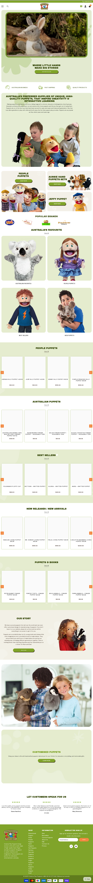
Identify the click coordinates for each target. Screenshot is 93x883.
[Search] (8, 6)
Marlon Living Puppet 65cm (12, 540)
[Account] (85, 6)
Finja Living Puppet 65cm (58, 540)
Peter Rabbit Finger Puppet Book (12, 594)
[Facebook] (71, 846)
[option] (10, 222)
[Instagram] (76, 846)
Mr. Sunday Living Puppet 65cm (35, 540)
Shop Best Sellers (46, 71)
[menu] (2, 6)
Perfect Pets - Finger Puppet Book (35, 594)
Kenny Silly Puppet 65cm (58, 379)
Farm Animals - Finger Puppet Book (81, 594)
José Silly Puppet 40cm (35, 379)
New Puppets (69, 335)
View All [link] (46, 233)
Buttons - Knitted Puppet (35, 486)
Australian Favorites (24, 283)
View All (46, 351)
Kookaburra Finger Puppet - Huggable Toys (35, 433)
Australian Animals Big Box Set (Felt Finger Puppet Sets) (12, 434)
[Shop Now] (23, 191)
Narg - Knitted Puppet (81, 486)
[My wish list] (81, 6)
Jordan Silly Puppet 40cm (12, 379)
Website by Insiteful (63, 876)
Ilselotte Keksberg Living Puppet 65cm (81, 540)
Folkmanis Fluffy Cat (12, 486)
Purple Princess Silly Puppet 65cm (81, 380)
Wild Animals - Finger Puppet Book (58, 594)
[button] (2, 372)
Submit (84, 839)
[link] (16, 87)
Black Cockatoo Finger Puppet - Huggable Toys (81, 433)
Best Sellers (23, 335)
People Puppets (69, 283)
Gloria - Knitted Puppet (58, 486)
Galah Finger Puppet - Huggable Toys (58, 433)
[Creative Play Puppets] (9, 222)
